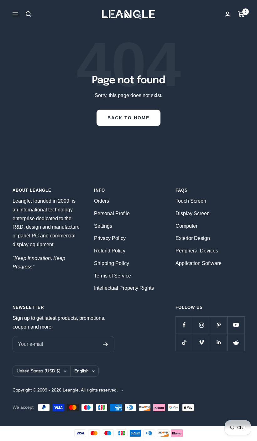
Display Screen (193, 213)
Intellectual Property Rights (124, 288)
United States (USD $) (38, 370)
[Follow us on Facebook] (184, 325)
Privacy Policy (110, 238)
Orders (101, 201)
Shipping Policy (111, 263)
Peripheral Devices (197, 250)
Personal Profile (112, 213)
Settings (103, 226)
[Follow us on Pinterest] (218, 325)
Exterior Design (193, 238)
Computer (186, 226)
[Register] (105, 344)
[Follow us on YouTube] (235, 325)
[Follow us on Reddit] (235, 342)
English (81, 370)
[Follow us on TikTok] (184, 342)
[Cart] (241, 14)
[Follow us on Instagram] (201, 325)
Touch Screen (191, 201)
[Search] (28, 14)
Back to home (128, 117)
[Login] (227, 14)
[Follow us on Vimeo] (201, 342)
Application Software (199, 263)
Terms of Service (112, 275)
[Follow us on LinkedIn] (218, 342)
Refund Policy (109, 250)
